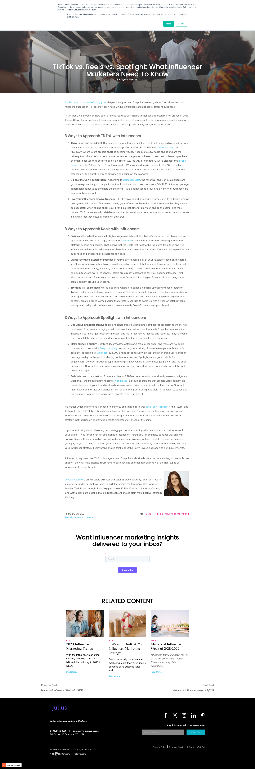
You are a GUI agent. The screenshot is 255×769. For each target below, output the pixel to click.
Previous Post (49, 685)
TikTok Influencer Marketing (172, 513)
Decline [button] (181, 23)
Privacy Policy (159, 747)
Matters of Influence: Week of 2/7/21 (193, 690)
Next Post (208, 685)
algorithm (126, 240)
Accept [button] (168, 23)
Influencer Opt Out (196, 747)
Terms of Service (177, 747)
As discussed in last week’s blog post (85, 102)
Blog (148, 513)
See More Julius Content (79, 517)
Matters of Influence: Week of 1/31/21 (62, 690)
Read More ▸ (71, 672)
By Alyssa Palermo (127, 79)
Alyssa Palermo (74, 479)
